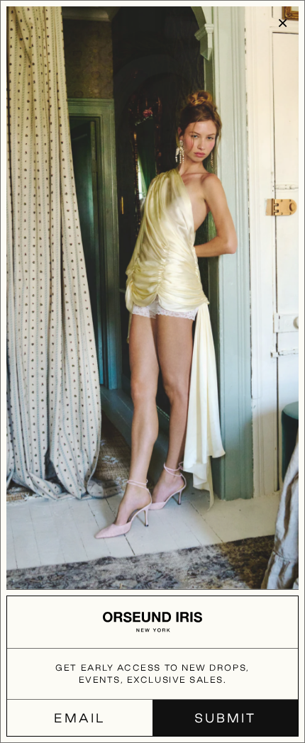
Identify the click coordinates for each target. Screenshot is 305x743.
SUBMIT (224, 718)
